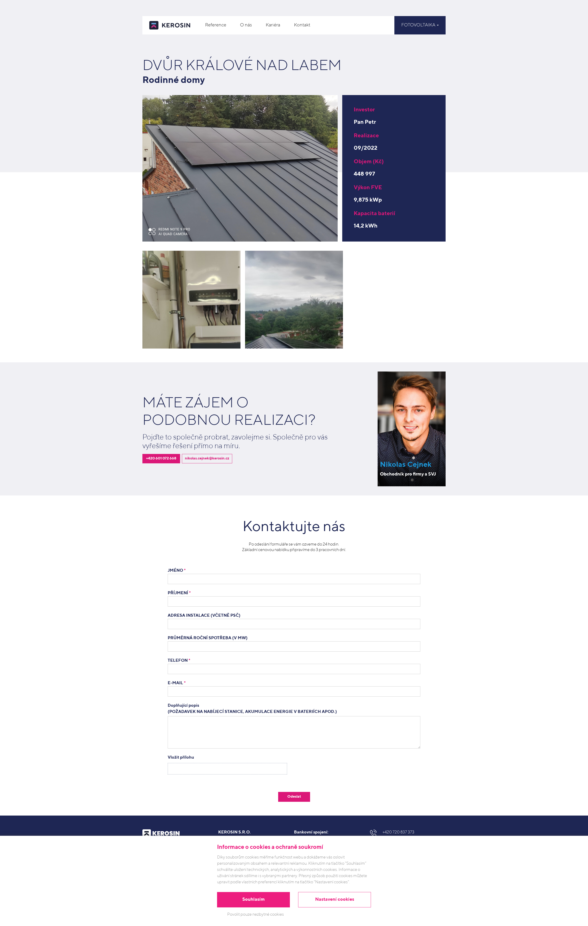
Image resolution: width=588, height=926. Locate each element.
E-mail (177, 683)
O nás (246, 25)
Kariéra (273, 25)
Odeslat (294, 797)
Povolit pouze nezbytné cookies (255, 914)
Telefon (179, 661)
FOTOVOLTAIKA (418, 25)
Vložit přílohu (181, 757)
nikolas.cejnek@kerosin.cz (207, 458)
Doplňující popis (252, 709)
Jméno (177, 571)
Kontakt (302, 25)
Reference (215, 25)
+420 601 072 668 (161, 458)
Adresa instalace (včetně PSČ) (204, 616)
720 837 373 (398, 832)
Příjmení (179, 593)
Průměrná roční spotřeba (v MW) (208, 638)
